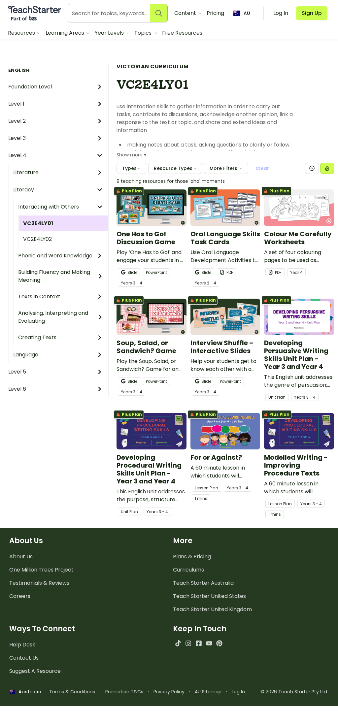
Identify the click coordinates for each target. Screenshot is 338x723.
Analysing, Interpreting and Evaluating (53, 317)
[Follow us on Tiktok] (178, 643)
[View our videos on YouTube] (209, 643)
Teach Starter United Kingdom (212, 609)
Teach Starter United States (209, 596)
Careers (19, 596)
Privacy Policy (169, 691)
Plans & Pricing (192, 556)
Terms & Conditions (72, 691)
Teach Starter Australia (203, 583)
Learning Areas (65, 33)
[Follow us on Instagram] (188, 643)
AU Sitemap (208, 691)
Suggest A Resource (35, 671)
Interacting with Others (48, 207)
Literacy (23, 189)
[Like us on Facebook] (198, 643)
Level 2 (17, 121)
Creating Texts (37, 337)
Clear (262, 168)
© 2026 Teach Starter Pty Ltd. (294, 691)
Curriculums (188, 570)
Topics (143, 33)
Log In (238, 691)
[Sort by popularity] (327, 168)
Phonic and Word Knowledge (55, 255)
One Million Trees (41, 570)
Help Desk (22, 644)
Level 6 (17, 389)
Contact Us (24, 658)
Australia (28, 691)
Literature (26, 172)
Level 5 (17, 372)
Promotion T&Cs (124, 691)
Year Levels (110, 33)
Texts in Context (39, 296)
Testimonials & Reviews (39, 583)
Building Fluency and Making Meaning (54, 276)
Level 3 (17, 138)
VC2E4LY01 (38, 223)
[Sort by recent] (312, 168)
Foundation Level (30, 86)
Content (185, 13)
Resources (22, 33)
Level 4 (17, 155)
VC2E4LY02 (37, 239)
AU (247, 13)
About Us (21, 556)
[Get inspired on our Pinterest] (219, 643)
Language (25, 354)
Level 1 (16, 104)
